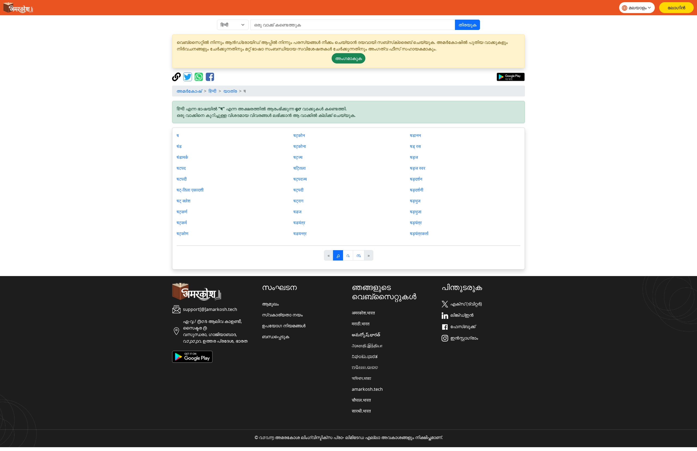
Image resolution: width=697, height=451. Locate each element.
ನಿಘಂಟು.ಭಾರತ (365, 356)
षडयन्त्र (300, 234)
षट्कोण (182, 234)
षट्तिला (300, 168)
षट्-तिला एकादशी (190, 190)
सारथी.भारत (361, 411)
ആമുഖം (270, 304)
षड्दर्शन (416, 179)
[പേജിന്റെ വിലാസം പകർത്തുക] (177, 76)
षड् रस (415, 146)
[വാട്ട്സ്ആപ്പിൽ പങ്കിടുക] (199, 76)
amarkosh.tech (367, 389)
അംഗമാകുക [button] (348, 58)
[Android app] (192, 356)
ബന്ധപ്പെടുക (275, 337)
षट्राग (298, 201)
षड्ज (414, 157)
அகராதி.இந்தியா (367, 346)
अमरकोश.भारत (363, 313)
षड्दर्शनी (416, 190)
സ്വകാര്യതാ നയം (282, 315)
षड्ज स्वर (417, 168)
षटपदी (182, 179)
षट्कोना (300, 146)
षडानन (415, 135)
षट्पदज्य (300, 179)
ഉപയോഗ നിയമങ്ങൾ (283, 326)
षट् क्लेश (183, 201)
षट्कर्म (182, 223)
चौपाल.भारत (361, 400)
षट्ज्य (298, 157)
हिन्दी (212, 91)
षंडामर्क (182, 157)
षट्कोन (299, 135)
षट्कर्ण (182, 212)
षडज (297, 212)
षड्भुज (415, 201)
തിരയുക (467, 25)
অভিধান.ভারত (361, 378)
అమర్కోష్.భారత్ (366, 335)
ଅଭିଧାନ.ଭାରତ (365, 367)
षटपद (181, 168)
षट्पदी (299, 190)
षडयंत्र (299, 223)
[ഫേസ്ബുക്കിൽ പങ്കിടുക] (210, 76)
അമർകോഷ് (189, 91)
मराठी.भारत (360, 324)
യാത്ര (230, 91)
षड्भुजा (415, 212)
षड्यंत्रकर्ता (419, 234)
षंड (179, 146)
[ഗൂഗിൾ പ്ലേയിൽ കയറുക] (510, 76)
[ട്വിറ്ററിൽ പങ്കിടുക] (188, 76)
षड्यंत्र (416, 223)
